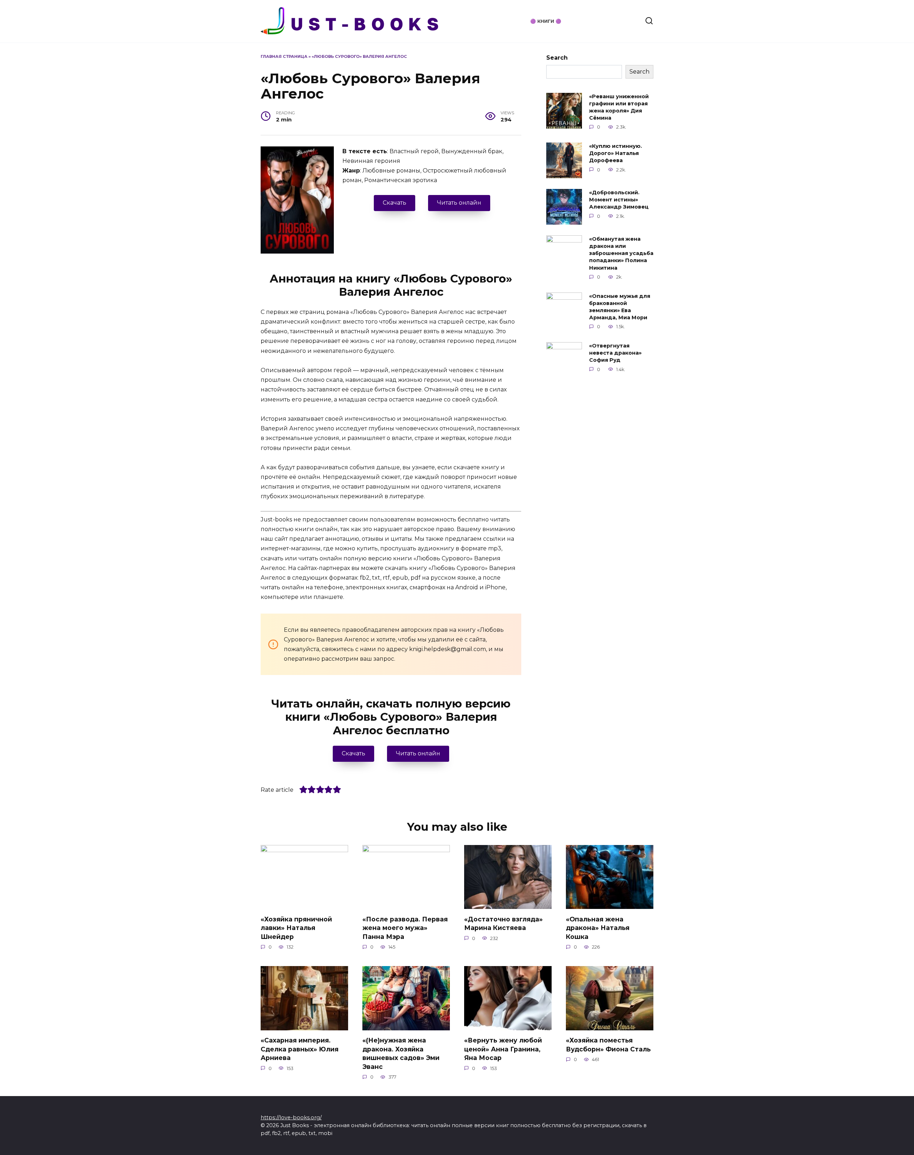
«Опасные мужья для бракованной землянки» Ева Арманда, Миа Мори (619, 307)
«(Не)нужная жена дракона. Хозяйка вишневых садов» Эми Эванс (401, 1053)
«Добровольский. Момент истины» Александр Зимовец (619, 199)
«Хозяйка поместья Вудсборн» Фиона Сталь (608, 1044)
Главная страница (284, 56)
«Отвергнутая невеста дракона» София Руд (615, 352)
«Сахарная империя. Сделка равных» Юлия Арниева (299, 1048)
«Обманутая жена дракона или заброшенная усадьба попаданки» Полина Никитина (621, 253)
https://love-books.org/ (291, 1117)
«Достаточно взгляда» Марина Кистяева (503, 923)
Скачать (394, 202)
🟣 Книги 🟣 (545, 21)
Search (557, 57)
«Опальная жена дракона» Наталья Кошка (597, 927)
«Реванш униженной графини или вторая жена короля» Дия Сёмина (619, 107)
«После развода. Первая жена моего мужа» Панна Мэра (405, 927)
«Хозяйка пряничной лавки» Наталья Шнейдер (296, 927)
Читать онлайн (459, 202)
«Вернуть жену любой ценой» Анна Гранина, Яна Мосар (503, 1048)
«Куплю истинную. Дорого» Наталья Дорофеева (615, 153)
